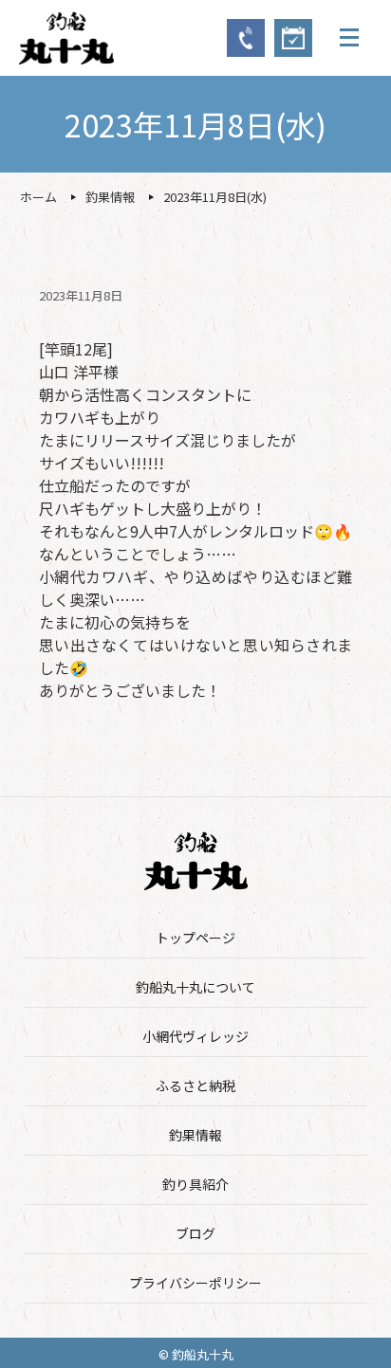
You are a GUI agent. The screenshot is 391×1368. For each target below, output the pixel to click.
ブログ (195, 1233)
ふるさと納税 (195, 1085)
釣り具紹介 (195, 1184)
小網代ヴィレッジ (195, 1036)
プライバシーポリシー (195, 1282)
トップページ (195, 937)
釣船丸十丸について (195, 986)
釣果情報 (195, 1134)
